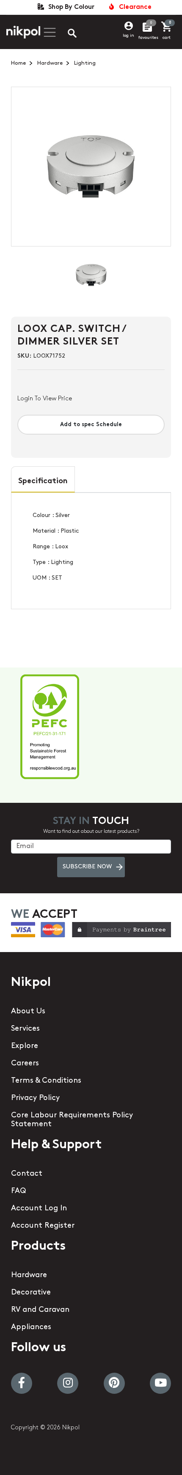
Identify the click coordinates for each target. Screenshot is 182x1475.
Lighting (85, 63)
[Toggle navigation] (48, 32)
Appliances (31, 1327)
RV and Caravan (40, 1310)
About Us (28, 1011)
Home (18, 63)
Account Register (42, 1226)
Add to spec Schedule (91, 424)
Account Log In (39, 1208)
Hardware (50, 63)
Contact (26, 1174)
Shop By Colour (69, 7)
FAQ (18, 1191)
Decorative (31, 1293)
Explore (24, 1046)
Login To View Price (44, 399)
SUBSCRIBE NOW (87, 867)
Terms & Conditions (46, 1081)
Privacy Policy (35, 1098)
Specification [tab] (43, 481)
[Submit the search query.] (65, 34)
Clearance (134, 7)
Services (25, 1029)
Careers (25, 1063)
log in (128, 35)
